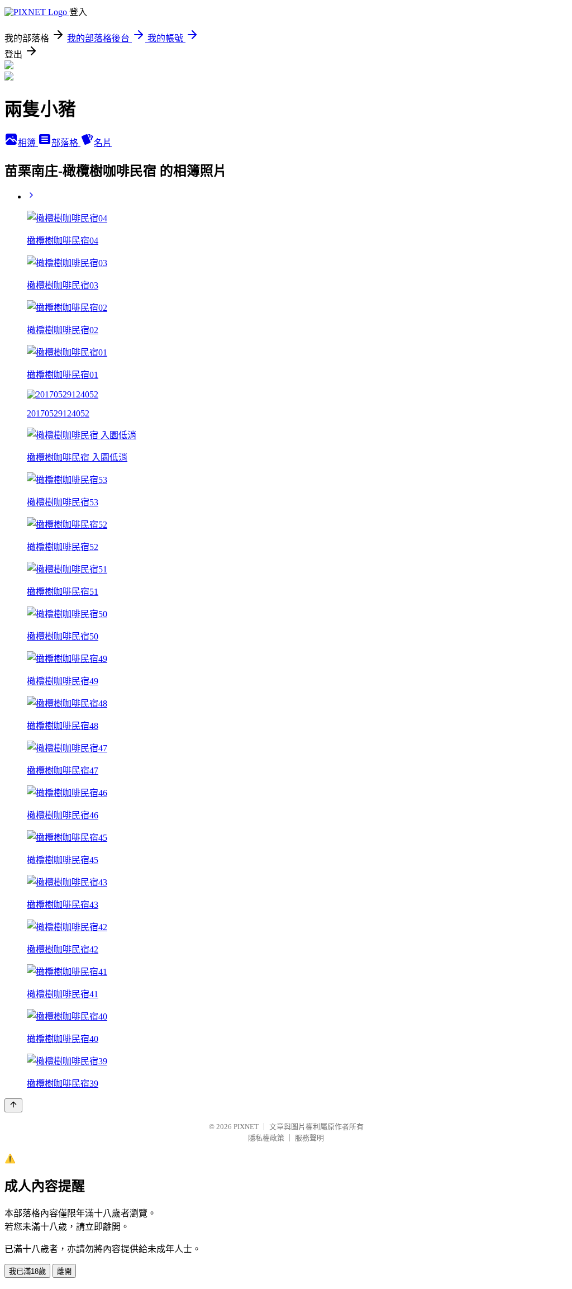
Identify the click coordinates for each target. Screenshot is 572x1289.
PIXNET (246, 1126)
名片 (103, 143)
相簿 (28, 143)
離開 (64, 1271)
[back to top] (13, 1105)
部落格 (65, 143)
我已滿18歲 (27, 1271)
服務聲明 (309, 1138)
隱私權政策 (266, 1138)
